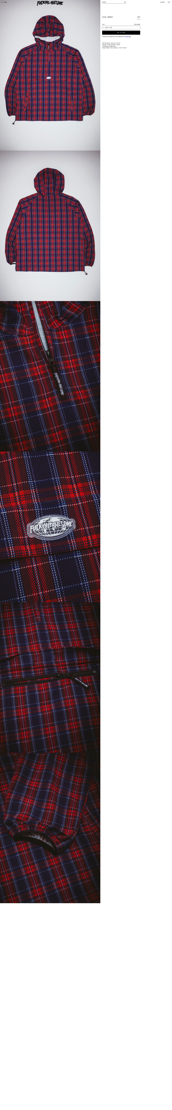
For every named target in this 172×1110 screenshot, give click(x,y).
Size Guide (137, 24)
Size (103, 24)
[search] (125, 2)
